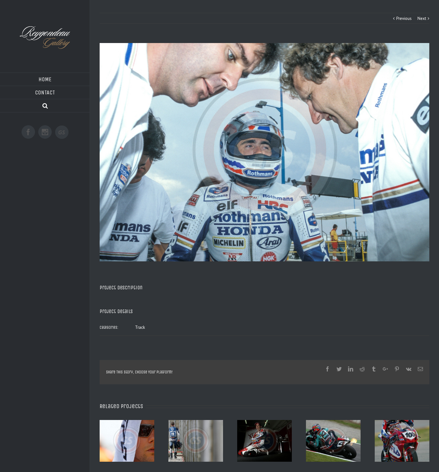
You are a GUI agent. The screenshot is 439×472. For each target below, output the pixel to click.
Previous (404, 18)
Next (421, 18)
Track (140, 327)
